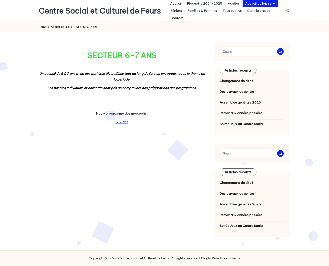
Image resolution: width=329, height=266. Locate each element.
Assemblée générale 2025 (240, 102)
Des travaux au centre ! (238, 91)
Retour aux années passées (241, 113)
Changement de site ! (236, 81)
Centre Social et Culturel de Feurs (100, 11)
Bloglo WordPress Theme (220, 258)
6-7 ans (122, 122)
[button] (280, 51)
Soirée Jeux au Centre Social (242, 124)
